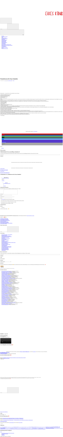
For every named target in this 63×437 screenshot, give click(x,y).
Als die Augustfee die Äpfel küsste (4, 219)
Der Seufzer (3, 240)
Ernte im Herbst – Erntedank (5, 279)
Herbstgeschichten (4, 41)
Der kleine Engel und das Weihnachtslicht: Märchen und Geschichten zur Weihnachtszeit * (12, 418)
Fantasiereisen (3, 39)
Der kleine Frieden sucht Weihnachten (6, 298)
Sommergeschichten (4, 40)
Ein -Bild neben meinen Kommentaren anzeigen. (7, 199)
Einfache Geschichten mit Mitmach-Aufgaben (7, 45)
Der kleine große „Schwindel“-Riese (6, 244)
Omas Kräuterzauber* (4, 245)
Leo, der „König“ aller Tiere (3, 223)
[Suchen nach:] (3, 231)
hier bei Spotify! (20, 422)
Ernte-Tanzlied (3, 303)
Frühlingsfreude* (4, 250)
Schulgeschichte (61, 428)
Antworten (3, 180)
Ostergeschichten (4, 43)
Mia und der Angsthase (4, 235)
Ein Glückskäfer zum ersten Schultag (6, 276)
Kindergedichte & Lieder (5, 38)
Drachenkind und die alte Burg (5, 296)
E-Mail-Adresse (2, 196)
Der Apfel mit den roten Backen (5, 237)
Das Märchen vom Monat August (4, 218)
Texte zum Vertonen (4, 46)
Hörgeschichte (34, 428)
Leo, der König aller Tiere (5, 299)
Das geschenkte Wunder (4, 300)
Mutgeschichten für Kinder (39, 162)
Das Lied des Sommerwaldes (5, 248)
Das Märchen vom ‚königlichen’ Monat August (7, 282)
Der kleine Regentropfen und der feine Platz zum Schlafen (8, 278)
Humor (31, 428)
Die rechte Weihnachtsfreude (5, 304)
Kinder (37, 428)
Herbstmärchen (27, 428)
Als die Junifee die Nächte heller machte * (6, 246)
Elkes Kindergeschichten (4, 36)
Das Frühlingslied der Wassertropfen (4, 352)
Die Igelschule (3, 285)
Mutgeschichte (55, 428)
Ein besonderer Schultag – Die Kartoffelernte (7, 234)
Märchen (58, 428)
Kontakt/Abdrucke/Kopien (5, 48)
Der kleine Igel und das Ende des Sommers (7, 283)
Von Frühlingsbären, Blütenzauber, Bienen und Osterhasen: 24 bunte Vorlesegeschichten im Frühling (13, 357)
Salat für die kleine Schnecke (5, 249)
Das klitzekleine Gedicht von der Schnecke (7, 287)
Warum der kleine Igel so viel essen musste (7, 236)
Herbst (17, 428)
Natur (59, 428)
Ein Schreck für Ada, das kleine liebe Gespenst (7, 288)
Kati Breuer (34, 351)
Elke (13, 80)
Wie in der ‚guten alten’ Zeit (5, 295)
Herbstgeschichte (23, 428)
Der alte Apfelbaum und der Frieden (4, 222)
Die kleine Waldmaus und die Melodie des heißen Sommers (8, 242)
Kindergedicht (41, 428)
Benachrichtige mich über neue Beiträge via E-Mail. (7, 203)
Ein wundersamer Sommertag (5, 294)
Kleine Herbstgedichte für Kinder (5, 291)
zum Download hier (11, 422)
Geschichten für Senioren (5, 47)
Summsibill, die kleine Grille (5, 241)
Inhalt (2, 37)
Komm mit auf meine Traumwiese (6, 238)
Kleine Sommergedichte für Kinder (6, 297)
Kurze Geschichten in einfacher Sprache (6, 44)
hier (13, 268)
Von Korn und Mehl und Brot (5, 277)
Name (1, 195)
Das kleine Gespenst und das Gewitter (6, 280)
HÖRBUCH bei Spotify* (6, 358)
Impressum (3, 434)
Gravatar (3, 199)
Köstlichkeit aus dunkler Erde (5, 281)
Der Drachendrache (4, 301)
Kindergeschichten (33, 162)
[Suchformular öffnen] (6, 21)
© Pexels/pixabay (35, 131)
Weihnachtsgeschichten (4, 42)
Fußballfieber (3, 284)
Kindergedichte (44, 428)
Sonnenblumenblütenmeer (5, 286)
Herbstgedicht (20, 428)
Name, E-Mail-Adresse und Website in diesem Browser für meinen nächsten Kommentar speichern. (12, 200)
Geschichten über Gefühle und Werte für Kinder (25, 162)
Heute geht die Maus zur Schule (30, 215)
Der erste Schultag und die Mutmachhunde (7, 271)
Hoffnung (30, 428)
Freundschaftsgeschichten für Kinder (15, 162)
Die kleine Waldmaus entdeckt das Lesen (5, 220)
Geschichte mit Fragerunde (7, 428)
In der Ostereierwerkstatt (3, 353)
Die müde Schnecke (4, 239)
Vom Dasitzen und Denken (5, 247)
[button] (3, 136)
